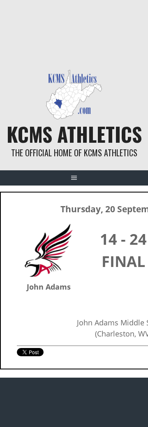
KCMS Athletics (74, 134)
